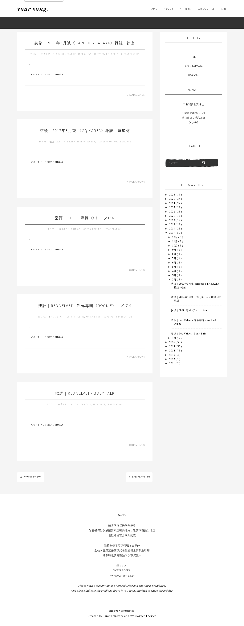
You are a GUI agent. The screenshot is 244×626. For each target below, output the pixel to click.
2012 (172, 359)
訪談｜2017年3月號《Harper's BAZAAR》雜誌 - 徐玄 (85, 42)
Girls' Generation (65, 54)
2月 (174, 279)
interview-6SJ (86, 141)
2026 (172, 194)
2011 (172, 363)
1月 (174, 338)
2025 (172, 198)
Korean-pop (89, 229)
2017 (172, 232)
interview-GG (101, 54)
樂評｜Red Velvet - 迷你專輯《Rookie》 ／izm (85, 305)
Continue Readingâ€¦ (48, 74)
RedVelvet (108, 316)
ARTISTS (185, 8)
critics (75, 229)
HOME (153, 8)
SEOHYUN (116, 54)
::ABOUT (193, 74)
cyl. (36, 54)
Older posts (137, 477)
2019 (172, 224)
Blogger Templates (122, 610)
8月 (174, 254)
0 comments (136, 94)
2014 (172, 350)
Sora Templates (113, 616)
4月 (174, 271)
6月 (174, 262)
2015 (172, 346)
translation (132, 54)
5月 (174, 266)
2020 (172, 220)
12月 (175, 237)
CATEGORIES (206, 8)
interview (84, 54)
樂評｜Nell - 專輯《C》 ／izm (85, 218)
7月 (174, 258)
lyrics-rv (85, 404)
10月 (175, 245)
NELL (101, 229)
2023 (172, 207)
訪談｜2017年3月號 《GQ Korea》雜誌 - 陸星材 (85, 130)
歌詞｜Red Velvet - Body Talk (85, 393)
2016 (172, 342)
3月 (174, 275)
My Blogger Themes (143, 616)
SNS (224, 8)
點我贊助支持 (193, 104)
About (168, 8)
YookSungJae (122, 141)
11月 (175, 241)
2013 (172, 355)
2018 (172, 228)
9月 (174, 249)
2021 (172, 215)
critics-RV (77, 316)
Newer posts (32, 477)
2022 (172, 211)
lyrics (74, 404)
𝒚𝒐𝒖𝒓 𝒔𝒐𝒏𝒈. (33, 8)
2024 (172, 203)
